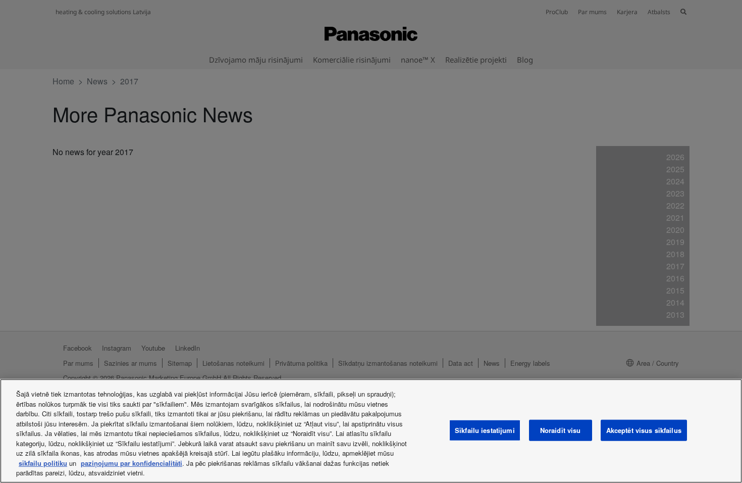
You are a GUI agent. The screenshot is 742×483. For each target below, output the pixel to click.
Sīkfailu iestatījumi (485, 430)
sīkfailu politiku (43, 463)
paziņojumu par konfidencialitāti (131, 463)
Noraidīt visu (560, 430)
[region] (371, 431)
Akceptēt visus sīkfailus (643, 430)
